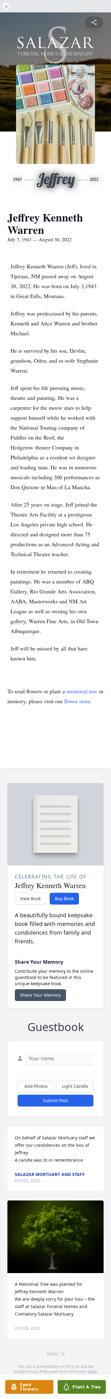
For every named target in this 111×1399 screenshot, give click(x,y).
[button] (55, 1236)
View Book (30, 898)
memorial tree (81, 691)
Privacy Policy (38, 1371)
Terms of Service (72, 1371)
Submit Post (55, 1100)
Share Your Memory (40, 995)
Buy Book (64, 898)
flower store (77, 701)
